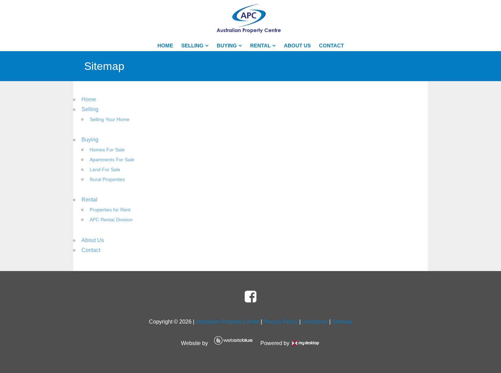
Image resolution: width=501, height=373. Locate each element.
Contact (331, 45)
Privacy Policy (280, 322)
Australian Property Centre (227, 322)
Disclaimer (315, 322)
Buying (227, 45)
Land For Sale (105, 169)
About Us (297, 45)
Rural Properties (107, 179)
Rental (260, 45)
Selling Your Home (110, 119)
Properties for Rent (110, 209)
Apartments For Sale (112, 159)
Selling (192, 45)
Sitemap (342, 322)
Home (165, 45)
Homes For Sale (107, 149)
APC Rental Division (111, 219)
